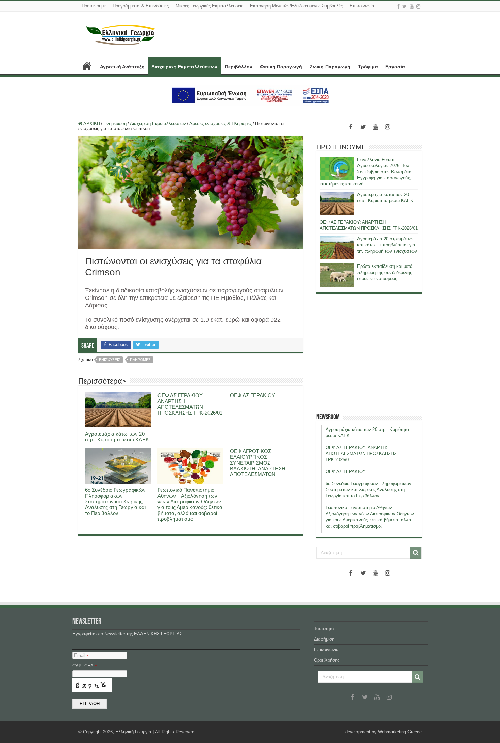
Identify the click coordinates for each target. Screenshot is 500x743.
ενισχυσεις (109, 360)
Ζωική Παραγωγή (330, 66)
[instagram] (418, 6)
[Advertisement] (369, 353)
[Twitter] (404, 6)
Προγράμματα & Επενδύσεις (141, 6)
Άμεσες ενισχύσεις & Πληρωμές (220, 123)
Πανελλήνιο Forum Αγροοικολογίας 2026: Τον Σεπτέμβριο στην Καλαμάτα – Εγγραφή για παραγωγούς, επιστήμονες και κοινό (367, 172)
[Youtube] (411, 6)
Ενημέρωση (115, 123)
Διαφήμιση (324, 639)
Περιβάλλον (238, 66)
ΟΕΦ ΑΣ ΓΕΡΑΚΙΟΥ (252, 395)
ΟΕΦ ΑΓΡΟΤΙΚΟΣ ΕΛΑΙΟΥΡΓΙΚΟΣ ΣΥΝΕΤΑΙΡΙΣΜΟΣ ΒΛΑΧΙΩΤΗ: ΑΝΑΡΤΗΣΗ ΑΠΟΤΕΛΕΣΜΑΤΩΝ (257, 462)
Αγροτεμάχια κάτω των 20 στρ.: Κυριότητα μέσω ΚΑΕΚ (117, 436)
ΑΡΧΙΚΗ (87, 66)
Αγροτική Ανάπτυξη (122, 66)
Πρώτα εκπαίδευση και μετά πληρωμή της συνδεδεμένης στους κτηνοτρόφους (385, 272)
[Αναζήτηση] (415, 553)
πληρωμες (140, 360)
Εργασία (395, 66)
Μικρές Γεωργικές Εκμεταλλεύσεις (209, 6)
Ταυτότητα (324, 628)
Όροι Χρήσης (326, 660)
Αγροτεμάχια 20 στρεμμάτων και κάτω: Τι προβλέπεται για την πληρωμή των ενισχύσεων (387, 245)
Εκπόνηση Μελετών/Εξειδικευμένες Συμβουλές (296, 6)
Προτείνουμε (94, 6)
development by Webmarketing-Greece (383, 731)
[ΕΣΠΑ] (250, 95)
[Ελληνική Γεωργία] (120, 34)
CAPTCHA (84, 665)
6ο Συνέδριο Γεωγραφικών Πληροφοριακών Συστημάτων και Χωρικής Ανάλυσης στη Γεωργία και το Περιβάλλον (115, 501)
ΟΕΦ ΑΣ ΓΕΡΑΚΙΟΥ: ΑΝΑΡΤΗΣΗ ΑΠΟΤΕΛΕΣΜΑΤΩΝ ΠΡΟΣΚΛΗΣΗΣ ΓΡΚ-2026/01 (189, 404)
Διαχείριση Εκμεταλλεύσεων (184, 66)
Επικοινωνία (362, 6)
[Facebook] (398, 6)
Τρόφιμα (368, 66)
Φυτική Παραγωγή (281, 66)
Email (81, 655)
